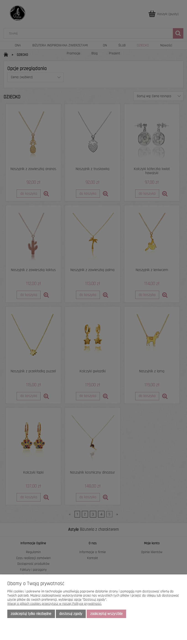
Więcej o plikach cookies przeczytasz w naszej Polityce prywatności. (54, 604)
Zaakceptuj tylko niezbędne (31, 613)
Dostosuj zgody (70, 613)
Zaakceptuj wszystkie (106, 613)
